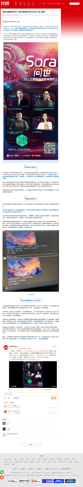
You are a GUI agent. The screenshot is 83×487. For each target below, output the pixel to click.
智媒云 (13, 464)
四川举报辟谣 (57, 3)
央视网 (39, 459)
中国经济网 (67, 459)
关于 (64, 3)
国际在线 (45, 459)
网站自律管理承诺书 (65, 468)
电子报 (52, 3)
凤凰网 (73, 459)
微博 (49, 3)
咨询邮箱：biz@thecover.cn (51, 468)
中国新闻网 (51, 459)
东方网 (54, 461)
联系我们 (23, 468)
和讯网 (38, 461)
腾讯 (11, 461)
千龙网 (60, 461)
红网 (49, 461)
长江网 (64, 461)
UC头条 (5, 461)
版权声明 (31, 468)
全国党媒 (21, 459)
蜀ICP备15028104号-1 (49, 475)
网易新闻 (32, 461)
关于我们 (15, 468)
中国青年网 (59, 459)
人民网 (15, 459)
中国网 (33, 459)
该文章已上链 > (15, 15)
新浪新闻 (25, 461)
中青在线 (76, 461)
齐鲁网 (44, 461)
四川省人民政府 (7, 459)
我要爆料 (39, 468)
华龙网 (70, 461)
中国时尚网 (6, 464)
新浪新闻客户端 (18, 461)
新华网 (27, 459)
